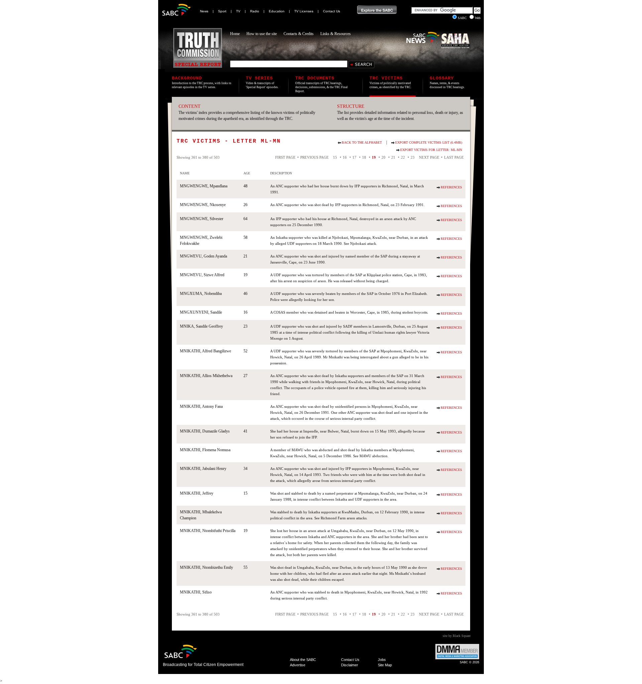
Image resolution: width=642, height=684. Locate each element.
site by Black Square (456, 636)
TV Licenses (303, 11)
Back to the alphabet (362, 142)
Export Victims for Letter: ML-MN (431, 150)
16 (345, 157)
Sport (222, 11)
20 (384, 157)
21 (393, 157)
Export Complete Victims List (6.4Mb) (428, 142)
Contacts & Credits (299, 34)
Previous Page (314, 157)
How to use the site (261, 34)
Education (277, 11)
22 (403, 157)
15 (335, 157)
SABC (463, 18)
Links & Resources (335, 34)
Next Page (429, 157)
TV (238, 11)
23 (413, 157)
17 (354, 157)
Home (235, 34)
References (451, 187)
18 (364, 157)
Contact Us (331, 11)
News (204, 11)
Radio (254, 11)
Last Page (454, 157)
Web (477, 18)
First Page (285, 157)
